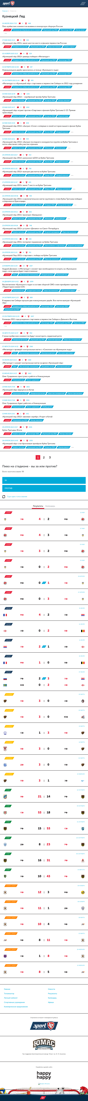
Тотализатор (9, 994)
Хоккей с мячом (11, 885)
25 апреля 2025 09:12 (10, 212)
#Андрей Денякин (47, 275)
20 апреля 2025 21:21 (9, 252)
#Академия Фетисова (20, 339)
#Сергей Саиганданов (52, 232)
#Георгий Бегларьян (64, 205)
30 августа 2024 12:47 (10, 333)
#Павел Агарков (69, 46)
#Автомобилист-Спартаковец (55, 245)
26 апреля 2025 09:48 (10, 196)
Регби (8, 790)
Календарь (52, 998)
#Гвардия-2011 (50, 205)
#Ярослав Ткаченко (54, 46)
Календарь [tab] (50, 506)
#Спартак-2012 (50, 100)
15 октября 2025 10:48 (10, 67)
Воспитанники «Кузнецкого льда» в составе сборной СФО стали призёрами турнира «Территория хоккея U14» (40, 285)
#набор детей (47, 407)
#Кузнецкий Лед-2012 (48, 60)
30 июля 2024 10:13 (9, 360)
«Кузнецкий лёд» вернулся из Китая (18, 390)
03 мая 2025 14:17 (8, 107)
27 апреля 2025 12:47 (10, 182)
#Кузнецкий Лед (61, 275)
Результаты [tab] (38, 506)
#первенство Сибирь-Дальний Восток (25, 60)
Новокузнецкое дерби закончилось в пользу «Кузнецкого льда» (30, 70)
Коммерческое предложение (16, 1007)
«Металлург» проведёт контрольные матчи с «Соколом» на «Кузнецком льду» (37, 349)
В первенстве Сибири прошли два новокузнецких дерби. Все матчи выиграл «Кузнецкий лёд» (41, 301)
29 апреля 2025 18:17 (10, 155)
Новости (51, 989)
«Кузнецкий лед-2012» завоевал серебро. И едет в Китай (27, 417)
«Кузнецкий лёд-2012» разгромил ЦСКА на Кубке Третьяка (28, 158)
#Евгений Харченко (54, 339)
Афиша (51, 1002)
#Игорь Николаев (64, 100)
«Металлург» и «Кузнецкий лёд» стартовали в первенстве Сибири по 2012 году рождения (42, 83)
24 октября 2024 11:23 (10, 297)
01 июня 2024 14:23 (9, 373)
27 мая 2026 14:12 (8, 40)
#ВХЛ (14, 275)
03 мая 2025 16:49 (8, 94)
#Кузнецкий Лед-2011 (50, 30)
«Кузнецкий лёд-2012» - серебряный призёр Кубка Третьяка (28, 97)
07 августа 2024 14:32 (10, 346)
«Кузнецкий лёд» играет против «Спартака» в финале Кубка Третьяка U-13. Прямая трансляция (38, 111)
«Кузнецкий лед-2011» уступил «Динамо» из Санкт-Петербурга (30, 228)
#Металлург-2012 (65, 60)
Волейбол (9, 694)
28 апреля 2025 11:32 (9, 168)
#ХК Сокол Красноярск (65, 353)
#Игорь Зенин (80, 30)
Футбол (8, 608)
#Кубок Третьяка (18, 100)
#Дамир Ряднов (63, 447)
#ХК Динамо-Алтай (48, 366)
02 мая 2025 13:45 (8, 123)
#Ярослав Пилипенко (70, 232)
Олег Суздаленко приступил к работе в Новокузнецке (26, 376)
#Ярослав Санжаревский (72, 339)
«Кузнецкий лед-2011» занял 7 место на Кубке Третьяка (26, 185)
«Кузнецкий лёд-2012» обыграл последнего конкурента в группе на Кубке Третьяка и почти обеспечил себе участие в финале (40, 143)
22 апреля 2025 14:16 (10, 239)
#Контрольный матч (48, 353)
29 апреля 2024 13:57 (10, 427)
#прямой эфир (63, 116)
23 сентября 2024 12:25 (10, 316)
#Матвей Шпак (60, 148)
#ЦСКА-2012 (49, 161)
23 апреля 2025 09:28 (10, 225)
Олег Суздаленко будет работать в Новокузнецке (24, 403)
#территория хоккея (34, 290)
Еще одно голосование (17, 496)
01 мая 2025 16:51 (8, 139)
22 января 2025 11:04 (10, 266)
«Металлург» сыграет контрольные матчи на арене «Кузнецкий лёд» (32, 363)
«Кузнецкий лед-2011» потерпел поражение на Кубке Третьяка (30, 242)
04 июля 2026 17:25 (9, 23)
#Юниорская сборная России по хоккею (26, 30)
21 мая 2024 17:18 (8, 400)
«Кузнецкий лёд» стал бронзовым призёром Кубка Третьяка (28, 443)
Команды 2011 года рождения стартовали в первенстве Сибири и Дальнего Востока (39, 319)
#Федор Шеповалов (63, 189)
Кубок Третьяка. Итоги (12, 430)
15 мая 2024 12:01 (8, 414)
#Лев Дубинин (60, 218)
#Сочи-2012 (49, 132)
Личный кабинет (11, 998)
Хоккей (7, 30)
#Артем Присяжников (75, 393)
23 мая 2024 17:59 (8, 387)
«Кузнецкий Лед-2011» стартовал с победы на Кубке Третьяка (29, 255)
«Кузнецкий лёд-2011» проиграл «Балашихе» (22, 215)
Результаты (52, 994)
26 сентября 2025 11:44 (10, 80)
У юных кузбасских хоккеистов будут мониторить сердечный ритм (32, 336)
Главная (7, 989)
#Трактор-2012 (50, 447)
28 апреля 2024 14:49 (10, 440)
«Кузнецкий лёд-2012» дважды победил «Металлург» (26, 56)
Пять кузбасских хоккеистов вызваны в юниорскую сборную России (32, 26)
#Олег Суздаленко (33, 380)
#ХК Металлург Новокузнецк (29, 275)
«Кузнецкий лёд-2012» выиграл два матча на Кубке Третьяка (28, 171)
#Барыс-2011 (49, 189)
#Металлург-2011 (66, 30)
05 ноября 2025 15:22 (10, 53)
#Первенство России (20, 46)
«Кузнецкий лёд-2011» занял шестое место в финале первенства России (34, 43)
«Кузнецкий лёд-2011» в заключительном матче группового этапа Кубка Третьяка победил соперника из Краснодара (42, 200)
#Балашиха (48, 148)
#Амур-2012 (49, 175)
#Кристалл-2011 (79, 323)
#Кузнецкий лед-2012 (50, 434)
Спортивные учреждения (14, 1002)
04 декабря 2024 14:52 (10, 281)
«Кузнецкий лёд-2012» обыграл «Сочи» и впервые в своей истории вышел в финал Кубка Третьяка (41, 127)
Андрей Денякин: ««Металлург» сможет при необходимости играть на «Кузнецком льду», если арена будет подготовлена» (39, 270)
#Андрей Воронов (62, 132)
